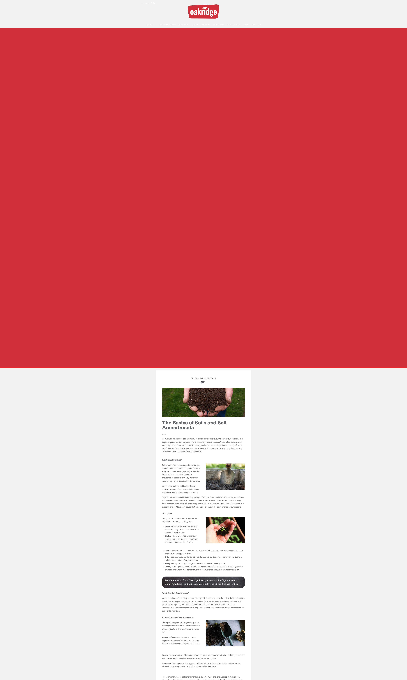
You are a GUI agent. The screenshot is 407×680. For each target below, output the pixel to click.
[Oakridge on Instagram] (154, 3)
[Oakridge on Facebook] (151, 3)
